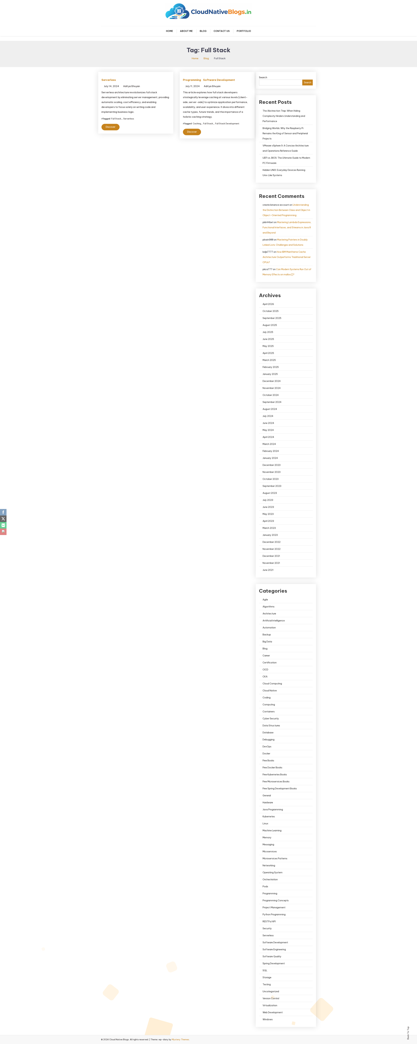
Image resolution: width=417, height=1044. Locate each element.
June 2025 (268, 339)
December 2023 (271, 465)
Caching (197, 123)
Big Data (267, 641)
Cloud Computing (272, 683)
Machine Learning (272, 830)
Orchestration (270, 879)
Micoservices (270, 851)
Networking (269, 865)
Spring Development (274, 963)
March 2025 (269, 360)
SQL (265, 970)
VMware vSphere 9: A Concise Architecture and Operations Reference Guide (286, 148)
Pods (265, 886)
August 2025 (270, 325)
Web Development (273, 1012)
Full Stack (116, 118)
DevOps (267, 746)
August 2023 (270, 493)
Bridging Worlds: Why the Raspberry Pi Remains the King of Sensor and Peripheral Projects (285, 133)
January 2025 (270, 374)
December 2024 (272, 381)
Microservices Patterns (275, 858)
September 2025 (272, 318)
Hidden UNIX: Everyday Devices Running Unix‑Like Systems (284, 173)
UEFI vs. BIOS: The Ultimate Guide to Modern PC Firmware (286, 160)
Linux (265, 823)
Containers (269, 711)
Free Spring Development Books (280, 788)
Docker (266, 753)
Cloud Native (270, 690)
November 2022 (271, 549)
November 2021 (271, 563)
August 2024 (270, 409)
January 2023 (270, 535)
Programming (192, 80)
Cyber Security (271, 718)
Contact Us (222, 31)
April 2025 (268, 353)
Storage (267, 977)
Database (268, 732)
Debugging (268, 739)
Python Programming (274, 914)
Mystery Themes (180, 1039)
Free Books (268, 760)
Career (266, 655)
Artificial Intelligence (274, 620)
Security (267, 928)
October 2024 (271, 395)
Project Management (274, 907)
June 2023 (268, 507)
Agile (265, 599)
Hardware (268, 802)
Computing (269, 704)
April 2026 (268, 304)
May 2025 (268, 346)
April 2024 (268, 437)
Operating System (272, 872)
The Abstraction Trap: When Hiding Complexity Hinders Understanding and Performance (284, 116)
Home (169, 31)
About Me (186, 31)
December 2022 (271, 542)
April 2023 (268, 521)
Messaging (268, 844)
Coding (267, 697)
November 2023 (271, 472)
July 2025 (268, 332)
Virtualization (270, 1005)
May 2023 (268, 514)
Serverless (108, 80)
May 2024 (268, 430)
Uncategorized (271, 991)
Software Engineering (274, 949)
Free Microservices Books (276, 781)
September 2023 (272, 486)
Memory (267, 837)
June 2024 (268, 423)
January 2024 (270, 458)
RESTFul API (269, 921)
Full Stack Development (227, 123)
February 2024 (271, 451)
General (267, 795)
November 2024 (272, 388)
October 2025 (271, 311)
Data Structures (271, 725)
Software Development (219, 80)
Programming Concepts (276, 900)
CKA (265, 676)
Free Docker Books (272, 767)
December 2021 (271, 556)
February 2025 (271, 367)
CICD (265, 669)
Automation (269, 627)
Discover (110, 126)
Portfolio (244, 31)
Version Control (271, 998)
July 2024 (268, 416)
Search (263, 77)
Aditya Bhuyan (131, 86)
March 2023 (269, 528)
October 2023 (271, 479)
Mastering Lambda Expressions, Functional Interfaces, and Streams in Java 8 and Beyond (287, 227)
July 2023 (268, 500)
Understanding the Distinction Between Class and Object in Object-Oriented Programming (286, 210)
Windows (268, 1019)
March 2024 (269, 444)
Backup (267, 634)
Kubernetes (269, 816)
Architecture (269, 613)
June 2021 (268, 570)
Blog (203, 31)
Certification (270, 662)
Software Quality (272, 956)
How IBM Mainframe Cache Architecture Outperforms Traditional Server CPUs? (287, 257)
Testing (267, 984)
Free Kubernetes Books (275, 774)
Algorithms (268, 606)
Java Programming (273, 809)
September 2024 (272, 402)
